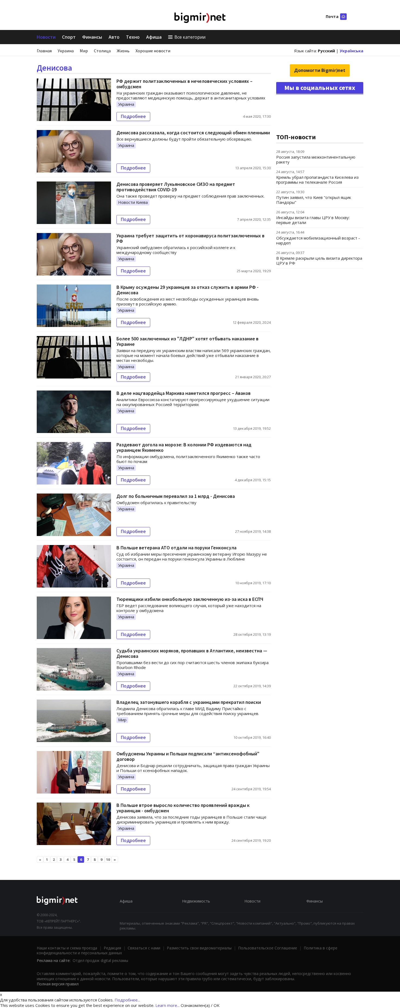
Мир (84, 50)
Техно (133, 37)
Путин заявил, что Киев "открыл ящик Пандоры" (313, 200)
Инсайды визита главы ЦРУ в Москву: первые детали (313, 220)
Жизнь (123, 50)
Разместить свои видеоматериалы (199, 948)
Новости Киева (133, 202)
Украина (66, 50)
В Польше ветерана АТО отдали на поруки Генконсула (176, 547)
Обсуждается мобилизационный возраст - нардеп (318, 240)
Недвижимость (196, 901)
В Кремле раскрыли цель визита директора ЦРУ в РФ (319, 260)
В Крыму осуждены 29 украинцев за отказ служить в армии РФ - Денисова (187, 290)
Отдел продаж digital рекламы (100, 960)
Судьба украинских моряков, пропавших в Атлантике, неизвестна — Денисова (191, 653)
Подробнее (133, 116)
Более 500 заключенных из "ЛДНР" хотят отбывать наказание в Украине (187, 341)
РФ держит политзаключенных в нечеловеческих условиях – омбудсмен (184, 84)
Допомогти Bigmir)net (319, 70)
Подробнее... (127, 1000)
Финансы (92, 37)
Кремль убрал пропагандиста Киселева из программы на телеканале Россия (317, 179)
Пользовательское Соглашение (267, 948)
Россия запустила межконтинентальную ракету (315, 159)
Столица (102, 50)
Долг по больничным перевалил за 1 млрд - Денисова (175, 496)
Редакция (112, 948)
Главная (44, 50)
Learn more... (167, 1005)
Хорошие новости (153, 50)
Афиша (154, 37)
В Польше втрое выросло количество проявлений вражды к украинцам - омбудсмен (183, 808)
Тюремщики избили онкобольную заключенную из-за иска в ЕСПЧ (189, 599)
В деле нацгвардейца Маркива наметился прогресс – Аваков (183, 393)
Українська (351, 50)
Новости (46, 37)
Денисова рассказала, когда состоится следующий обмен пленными (193, 132)
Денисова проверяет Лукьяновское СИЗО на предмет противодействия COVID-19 (175, 187)
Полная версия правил (58, 983)
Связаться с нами (144, 948)
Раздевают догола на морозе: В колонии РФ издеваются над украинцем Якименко (183, 447)
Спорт (69, 37)
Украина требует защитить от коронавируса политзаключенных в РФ (190, 238)
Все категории (189, 37)
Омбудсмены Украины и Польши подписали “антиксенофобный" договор (187, 756)
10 (108, 859)
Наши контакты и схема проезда (67, 948)
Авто (114, 37)
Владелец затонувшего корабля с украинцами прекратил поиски (188, 702)
